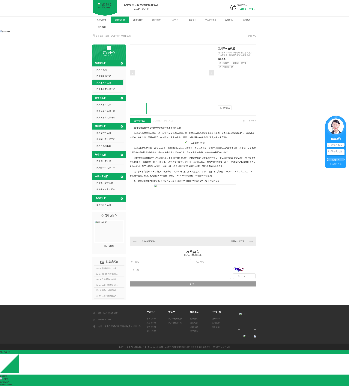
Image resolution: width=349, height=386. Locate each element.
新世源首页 (102, 20)
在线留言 (226, 108)
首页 (107, 36)
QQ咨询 (3, 376)
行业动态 (194, 323)
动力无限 (226, 347)
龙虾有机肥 (100, 198)
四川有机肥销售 (148, 241)
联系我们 (102, 27)
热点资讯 (194, 318)
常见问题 (194, 327)
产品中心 (174, 20)
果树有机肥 (120, 20)
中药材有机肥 (210, 20)
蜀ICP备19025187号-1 (136, 347)
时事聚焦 (194, 331)
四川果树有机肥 (226, 67)
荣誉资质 (216, 327)
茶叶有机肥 (156, 20)
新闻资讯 (229, 20)
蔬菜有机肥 (138, 20)
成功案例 (192, 20)
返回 (250, 36)
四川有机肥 (109, 246)
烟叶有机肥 (100, 154)
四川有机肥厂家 (239, 63)
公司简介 (247, 20)
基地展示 (216, 323)
